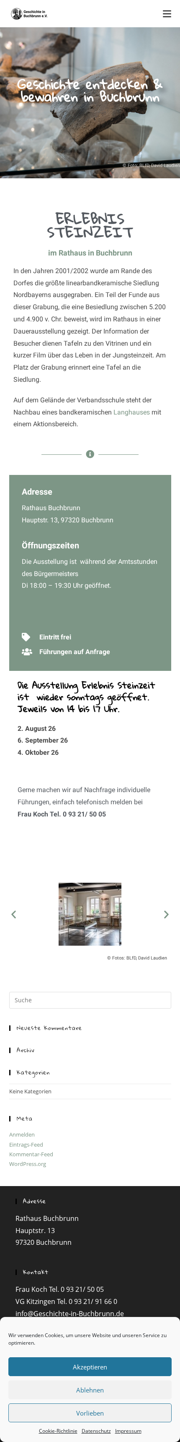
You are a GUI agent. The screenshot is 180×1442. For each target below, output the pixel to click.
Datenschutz (96, 1430)
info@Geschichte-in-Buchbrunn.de (69, 1313)
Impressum (128, 1430)
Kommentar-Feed (31, 1154)
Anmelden (22, 1134)
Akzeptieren (90, 1367)
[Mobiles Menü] (167, 13)
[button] (13, 914)
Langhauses (131, 412)
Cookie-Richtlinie (58, 1430)
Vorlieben (90, 1413)
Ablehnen (90, 1390)
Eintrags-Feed (26, 1144)
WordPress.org (27, 1164)
